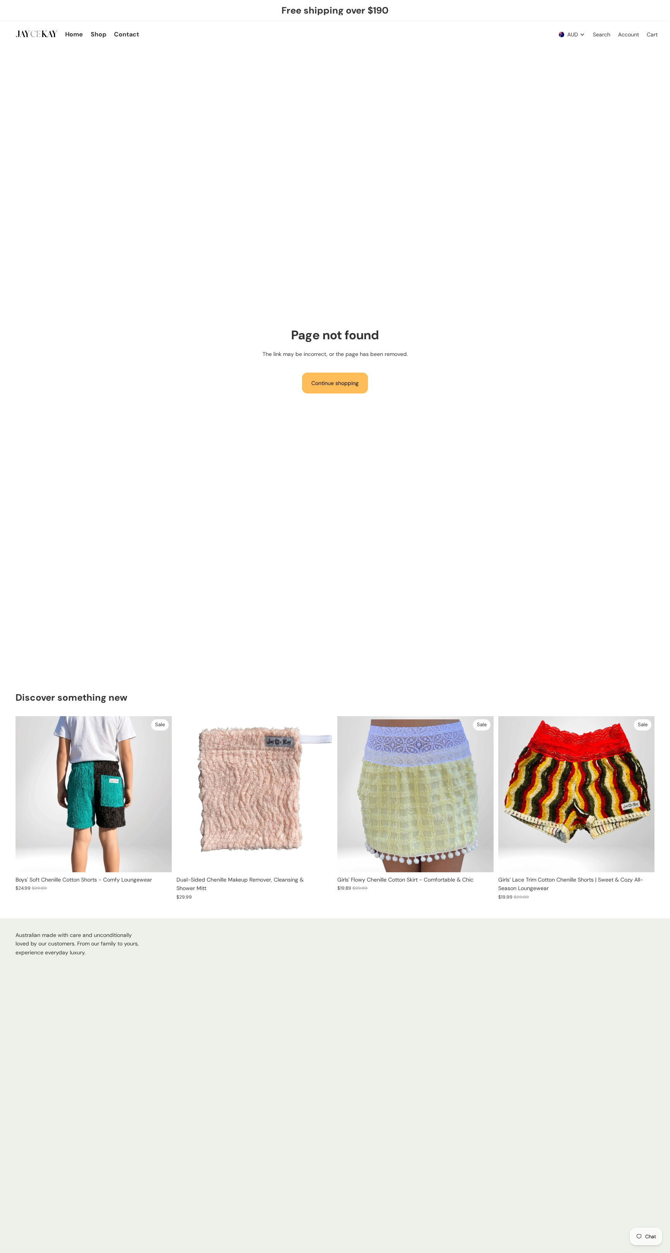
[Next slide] (160, 794)
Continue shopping (335, 383)
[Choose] (160, 860)
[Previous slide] (27, 794)
